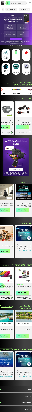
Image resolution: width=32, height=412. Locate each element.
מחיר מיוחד (22, 127)
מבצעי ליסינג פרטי (24, 9)
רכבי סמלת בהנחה (11, 9)
